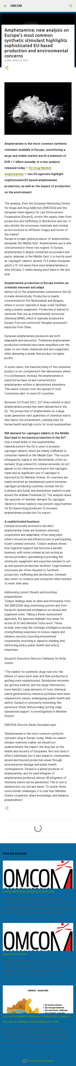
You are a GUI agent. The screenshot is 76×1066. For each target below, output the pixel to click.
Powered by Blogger (40, 1060)
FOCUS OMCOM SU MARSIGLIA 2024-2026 (28, 891)
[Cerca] (71, 5)
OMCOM (16, 5)
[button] (6, 68)
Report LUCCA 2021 (15, 954)
